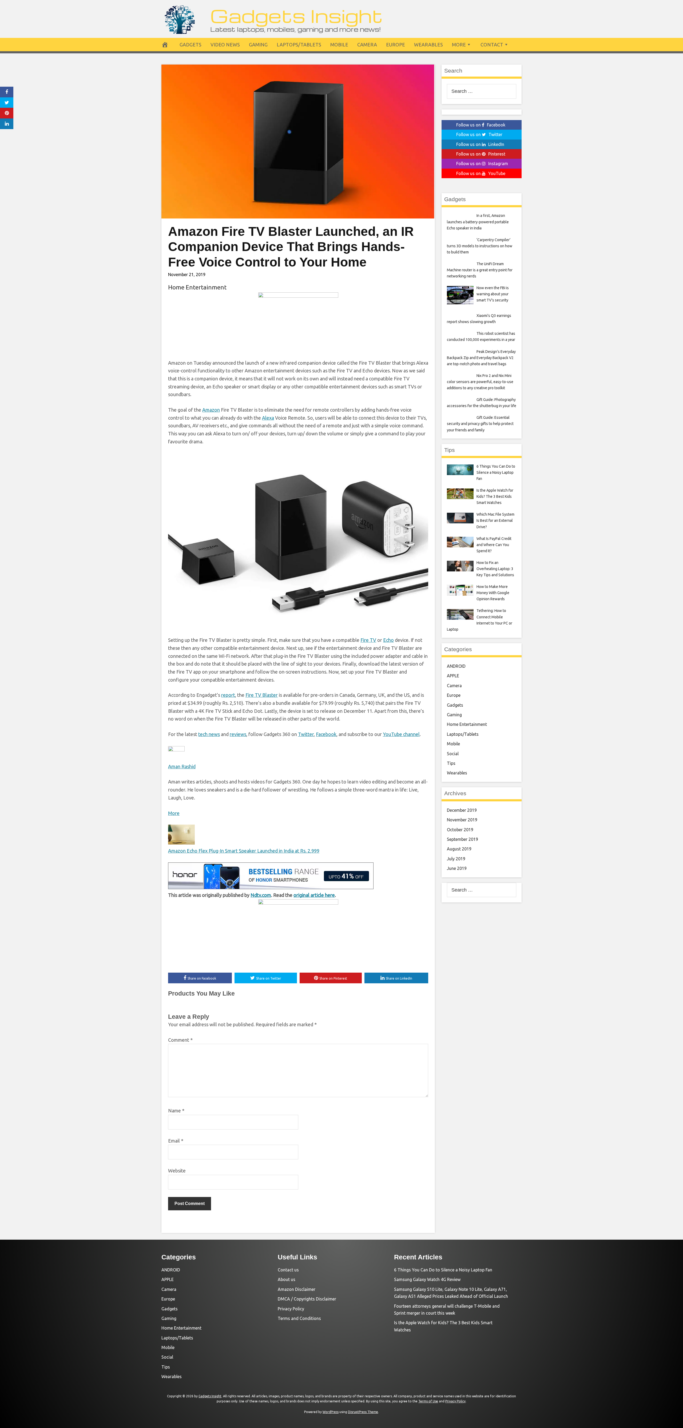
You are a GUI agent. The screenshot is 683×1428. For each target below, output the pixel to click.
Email (175, 1140)
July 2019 (456, 858)
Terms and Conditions (299, 1318)
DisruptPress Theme (363, 1412)
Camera (367, 44)
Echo (388, 640)
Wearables (428, 44)
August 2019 (459, 848)
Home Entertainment (197, 287)
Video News (225, 44)
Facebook (326, 734)
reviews (238, 734)
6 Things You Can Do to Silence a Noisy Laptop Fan (443, 1269)
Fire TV (368, 640)
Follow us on (480, 124)
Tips (451, 763)
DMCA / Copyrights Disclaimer (307, 1298)
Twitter (306, 734)
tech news (209, 734)
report (228, 695)
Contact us (288, 1269)
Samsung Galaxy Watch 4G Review (427, 1279)
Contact (492, 44)
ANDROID (456, 666)
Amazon (211, 409)
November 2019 (462, 819)
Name (176, 1110)
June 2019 (457, 868)
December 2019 (462, 810)
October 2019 (460, 829)
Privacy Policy (291, 1308)
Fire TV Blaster (261, 695)
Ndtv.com (261, 895)
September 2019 (462, 839)
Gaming (258, 44)
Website (177, 1170)
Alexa (268, 417)
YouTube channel (401, 734)
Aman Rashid (182, 766)
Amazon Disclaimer (296, 1289)
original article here (314, 895)
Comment (180, 1040)
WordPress (331, 1412)
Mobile (339, 44)
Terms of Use (428, 1401)
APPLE (453, 675)
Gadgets (190, 44)
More (459, 44)
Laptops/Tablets (299, 44)
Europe (395, 44)
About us (286, 1279)
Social (453, 753)
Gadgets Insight (296, 15)
